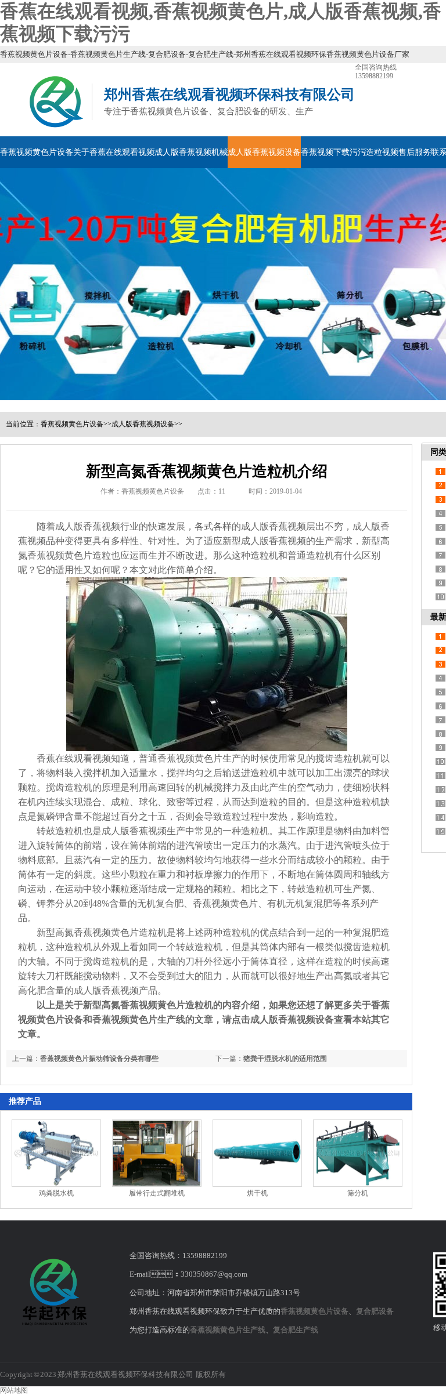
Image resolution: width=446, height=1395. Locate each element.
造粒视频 (382, 152)
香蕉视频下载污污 (333, 152)
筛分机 (357, 1193)
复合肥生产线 (295, 1329)
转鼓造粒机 (60, 831)
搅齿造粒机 (338, 758)
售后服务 (414, 152)
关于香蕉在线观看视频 (113, 152)
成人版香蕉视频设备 (264, 152)
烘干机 (257, 1193)
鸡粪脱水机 (56, 1193)
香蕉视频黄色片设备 (36, 152)
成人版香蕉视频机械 (191, 152)
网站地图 (14, 1390)
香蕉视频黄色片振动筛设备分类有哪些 (99, 1059)
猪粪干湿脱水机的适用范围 (285, 1059)
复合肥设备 (375, 1311)
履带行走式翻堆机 (157, 1193)
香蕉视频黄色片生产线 (227, 1329)
